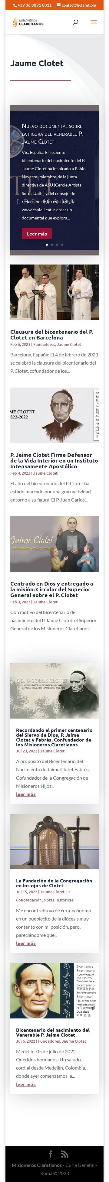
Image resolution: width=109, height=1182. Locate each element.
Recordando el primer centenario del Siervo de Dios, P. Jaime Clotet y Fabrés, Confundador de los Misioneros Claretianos (54, 737)
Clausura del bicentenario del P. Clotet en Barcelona (51, 334)
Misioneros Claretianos (37, 1165)
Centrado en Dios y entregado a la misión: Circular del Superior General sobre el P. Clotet (51, 589)
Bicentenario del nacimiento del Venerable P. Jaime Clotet (53, 1032)
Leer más (37, 233)
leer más (26, 794)
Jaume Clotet (69, 344)
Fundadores (44, 344)
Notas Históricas (59, 900)
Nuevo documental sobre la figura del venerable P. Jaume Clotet (52, 133)
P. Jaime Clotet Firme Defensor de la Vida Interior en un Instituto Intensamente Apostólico (54, 460)
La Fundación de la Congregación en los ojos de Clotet (54, 882)
